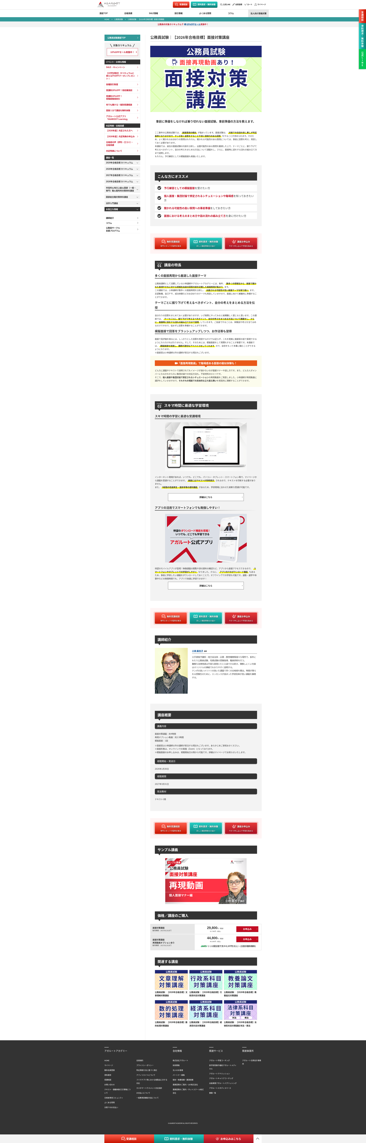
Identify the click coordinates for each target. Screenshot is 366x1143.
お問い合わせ (109, 1084)
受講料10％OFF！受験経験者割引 (114, 97)
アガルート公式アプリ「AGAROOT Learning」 (117, 117)
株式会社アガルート (180, 1060)
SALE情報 (153, 13)
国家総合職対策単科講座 (117, 196)
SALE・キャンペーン (115, 67)
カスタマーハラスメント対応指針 (149, 1088)
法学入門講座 (112, 203)
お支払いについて (143, 1093)
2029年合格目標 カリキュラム (119, 162)
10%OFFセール (193, 24)
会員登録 (238, 4)
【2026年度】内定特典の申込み (120, 136)
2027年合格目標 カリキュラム (119, 175)
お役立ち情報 (112, 209)
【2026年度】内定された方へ (119, 130)
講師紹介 (110, 217)
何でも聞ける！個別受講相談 (119, 104)
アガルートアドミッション (219, 1073)
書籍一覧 (212, 1093)
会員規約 (139, 1060)
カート (249, 4)
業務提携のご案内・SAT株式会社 (185, 1084)
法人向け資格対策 (258, 13)
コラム (231, 13)
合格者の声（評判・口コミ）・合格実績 (119, 143)
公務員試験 (118, 19)
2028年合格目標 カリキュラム (119, 168)
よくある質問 (205, 13)
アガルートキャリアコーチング (221, 1078)
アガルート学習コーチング (219, 1060)
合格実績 (128, 13)
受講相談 (183, 4)
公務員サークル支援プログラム (113, 229)
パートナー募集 (179, 1075)
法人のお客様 (178, 1070)
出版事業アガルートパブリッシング (223, 1083)
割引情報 (179, 13)
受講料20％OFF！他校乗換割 (119, 90)
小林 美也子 (197, 650)
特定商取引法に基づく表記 (146, 1070)
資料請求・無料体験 (206, 4)
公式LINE (226, 4)
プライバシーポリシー (145, 1065)
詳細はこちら (205, 497)
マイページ (261, 4)
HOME (106, 19)
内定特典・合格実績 (115, 125)
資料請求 (107, 1075)
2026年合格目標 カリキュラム (119, 181)
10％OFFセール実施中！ (122, 52)
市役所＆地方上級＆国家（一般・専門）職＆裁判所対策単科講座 (121, 189)
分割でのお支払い (111, 1107)
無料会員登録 (109, 1070)
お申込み (247, 928)
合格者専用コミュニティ (113, 1098)
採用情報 (176, 1065)
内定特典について (114, 150)
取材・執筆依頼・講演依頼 (183, 1079)
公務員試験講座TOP (116, 37)
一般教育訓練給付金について (147, 1098)
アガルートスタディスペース (220, 1088)
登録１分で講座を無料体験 (118, 110)
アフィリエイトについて (145, 1075)
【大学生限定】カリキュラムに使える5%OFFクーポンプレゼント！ (120, 76)
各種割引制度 (112, 84)
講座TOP (104, 13)
